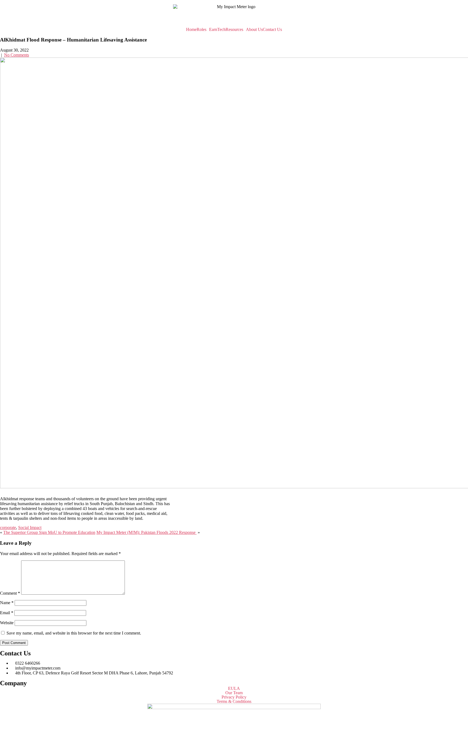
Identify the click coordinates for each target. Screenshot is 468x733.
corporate (8, 527)
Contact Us (272, 29)
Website (7, 622)
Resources (234, 29)
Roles (201, 29)
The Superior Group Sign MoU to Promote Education (49, 532)
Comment (10, 593)
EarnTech (217, 29)
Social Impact (29, 527)
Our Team (234, 693)
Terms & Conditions (234, 701)
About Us (254, 29)
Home (191, 29)
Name (7, 602)
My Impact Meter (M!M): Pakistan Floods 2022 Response (146, 532)
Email (6, 612)
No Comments (16, 55)
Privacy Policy (234, 697)
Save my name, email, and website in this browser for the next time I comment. (73, 633)
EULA (234, 688)
